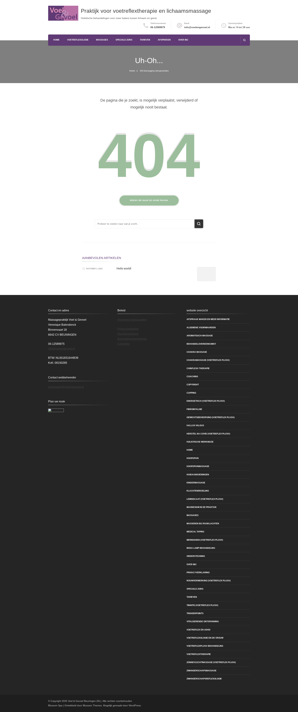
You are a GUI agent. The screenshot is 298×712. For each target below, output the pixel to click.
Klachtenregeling (127, 333)
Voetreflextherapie (199, 654)
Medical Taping (195, 531)
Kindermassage (196, 483)
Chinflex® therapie (198, 368)
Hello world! (124, 268)
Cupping (191, 393)
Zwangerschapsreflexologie (204, 679)
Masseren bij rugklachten (203, 523)
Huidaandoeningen (198, 474)
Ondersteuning (196, 556)
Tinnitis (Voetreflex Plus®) (202, 605)
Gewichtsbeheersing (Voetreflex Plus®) (211, 417)
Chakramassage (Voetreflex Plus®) (208, 360)
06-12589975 (157, 27)
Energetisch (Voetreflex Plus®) (206, 401)
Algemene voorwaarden (132, 319)
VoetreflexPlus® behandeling (205, 646)
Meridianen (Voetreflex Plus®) (205, 540)
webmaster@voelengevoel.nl (66, 386)
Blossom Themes (92, 705)
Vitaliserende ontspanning (203, 621)
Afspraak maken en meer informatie (208, 319)
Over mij (183, 40)
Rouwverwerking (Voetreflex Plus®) (209, 580)
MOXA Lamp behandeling (201, 548)
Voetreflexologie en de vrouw (205, 638)
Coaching (192, 376)
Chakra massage (197, 352)
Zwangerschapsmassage (201, 670)
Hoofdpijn (193, 458)
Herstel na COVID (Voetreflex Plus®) (208, 434)
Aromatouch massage (200, 335)
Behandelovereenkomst (132, 338)
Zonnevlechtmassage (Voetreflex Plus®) (211, 662)
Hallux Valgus (195, 425)
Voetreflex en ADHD (198, 630)
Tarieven (145, 40)
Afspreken (164, 40)
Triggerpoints (195, 613)
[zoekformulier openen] (244, 40)
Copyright (123, 343)
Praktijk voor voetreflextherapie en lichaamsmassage (146, 11)
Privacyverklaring (128, 328)
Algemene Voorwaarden (201, 327)
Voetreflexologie (77, 40)
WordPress (135, 705)
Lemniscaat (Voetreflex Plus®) (205, 499)
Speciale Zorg (124, 40)
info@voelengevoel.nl (197, 27)
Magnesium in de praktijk (202, 507)
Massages (102, 40)
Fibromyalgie (194, 409)
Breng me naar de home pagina (149, 200)
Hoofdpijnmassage (198, 466)
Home (56, 40)
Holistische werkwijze (200, 442)
